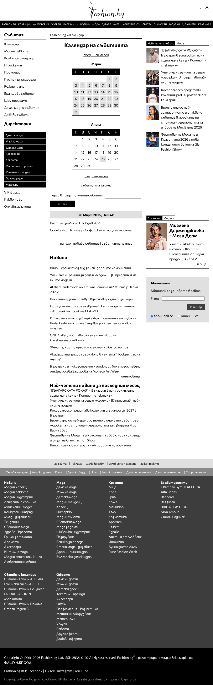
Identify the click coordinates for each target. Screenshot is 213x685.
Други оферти (67, 634)
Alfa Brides (169, 492)
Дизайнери (189, 24)
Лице (112, 487)
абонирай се (163, 316)
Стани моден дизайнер (74, 547)
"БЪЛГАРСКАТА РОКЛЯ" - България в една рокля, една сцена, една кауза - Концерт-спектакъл (183, 57)
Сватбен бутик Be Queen (24, 589)
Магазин (68, 24)
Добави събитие (17, 114)
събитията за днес (96, 185)
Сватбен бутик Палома (23, 604)
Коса (112, 492)
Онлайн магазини (17, 206)
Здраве (106, 24)
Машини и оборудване (74, 614)
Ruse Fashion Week (123, 552)
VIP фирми (12, 192)
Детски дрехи (67, 589)
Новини (85, 24)
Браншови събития (19, 93)
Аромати (11, 542)
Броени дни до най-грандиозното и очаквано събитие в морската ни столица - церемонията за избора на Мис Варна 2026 (94, 425)
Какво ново (13, 199)
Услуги (61, 624)
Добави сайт (95, 463)
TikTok (50, 671)
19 (89, 98)
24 (76, 105)
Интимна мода (16, 552)
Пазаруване (65, 537)
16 (116, 92)
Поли (94, 472)
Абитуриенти (131, 24)
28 (103, 105)
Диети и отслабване (125, 537)
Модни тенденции (70, 502)
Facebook (35, 671)
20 (96, 98)
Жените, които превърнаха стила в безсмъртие (89, 347)
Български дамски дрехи (75, 557)
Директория (41, 24)
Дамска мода (14, 135)
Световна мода (16, 527)
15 (109, 92)
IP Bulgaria (67, 679)
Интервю (64, 512)
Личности (160, 24)
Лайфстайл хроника (20, 502)
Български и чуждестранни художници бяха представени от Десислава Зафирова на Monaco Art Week (95, 368)
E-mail (155, 298)
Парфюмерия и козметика (77, 609)
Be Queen (168, 502)
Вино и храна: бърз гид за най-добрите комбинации (90, 268)
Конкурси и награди (19, 58)
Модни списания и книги (23, 557)
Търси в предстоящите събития (76, 195)
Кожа (113, 502)
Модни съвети (68, 517)
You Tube (81, 671)
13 (96, 92)
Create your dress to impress (98, 679)
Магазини (12, 184)
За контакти (149, 463)
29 (109, 105)
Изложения (13, 65)
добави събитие (86, 243)
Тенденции (12, 522)
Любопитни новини (20, 562)
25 (82, 105)
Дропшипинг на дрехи (73, 552)
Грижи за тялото (18, 537)
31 (76, 112)
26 (89, 105)
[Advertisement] (98, 449)
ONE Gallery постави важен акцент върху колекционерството (83, 337)
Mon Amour (170, 512)
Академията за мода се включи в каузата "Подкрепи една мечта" (95, 356)
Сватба (147, 24)
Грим (112, 497)
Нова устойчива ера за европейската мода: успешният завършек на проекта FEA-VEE (93, 308)
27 (96, 105)
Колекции (24, 24)
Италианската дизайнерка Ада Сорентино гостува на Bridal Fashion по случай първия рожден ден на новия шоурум (93, 323)
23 (116, 98)
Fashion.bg (9, 24)
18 (82, 98)
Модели (174, 24)
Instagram (64, 671)
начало (65, 243)
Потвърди (196, 307)
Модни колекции (17, 487)
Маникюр (116, 507)
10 (76, 92)
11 (82, 92)
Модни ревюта (16, 51)
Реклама (76, 463)
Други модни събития (21, 107)
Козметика (118, 517)
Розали (34, 679)
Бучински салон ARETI (21, 584)
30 (116, 105)
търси (62, 204)
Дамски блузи (77, 472)
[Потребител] (208, 7)
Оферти (56, 24)
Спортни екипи (196, 472)
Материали (65, 619)
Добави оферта (69, 639)
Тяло (112, 512)
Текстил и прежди (70, 594)
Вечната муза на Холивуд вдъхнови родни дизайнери (91, 299)
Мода (96, 24)
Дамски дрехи (41, 472)
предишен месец (96, 55)
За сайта (60, 463)
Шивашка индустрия (73, 532)
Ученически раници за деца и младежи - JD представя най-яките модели (95, 277)
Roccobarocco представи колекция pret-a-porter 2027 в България (184, 95)
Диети (117, 24)
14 (103, 92)
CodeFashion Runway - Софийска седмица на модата (90, 230)
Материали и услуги (19, 166)
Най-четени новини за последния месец (95, 385)
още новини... (131, 376)
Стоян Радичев (173, 517)
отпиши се (189, 316)
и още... (203, 264)
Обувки (62, 604)
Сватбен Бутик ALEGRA (180, 487)
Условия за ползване (122, 463)
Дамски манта (112, 472)
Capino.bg (128, 679)
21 (102, 98)
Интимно (116, 542)
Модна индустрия (18, 497)
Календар (204, 24)
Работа (62, 629)
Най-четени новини (161, 43)
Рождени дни (14, 86)
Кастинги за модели (20, 79)
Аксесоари (13, 153)
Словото (49, 679)
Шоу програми (15, 100)
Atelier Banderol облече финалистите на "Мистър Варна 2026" (94, 289)
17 (76, 98)
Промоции (12, 72)
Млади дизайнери (17, 517)
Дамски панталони (168, 472)
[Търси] (200, 7)
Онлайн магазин (17, 472)
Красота (12, 160)
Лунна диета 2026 (123, 547)
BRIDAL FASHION (174, 507)
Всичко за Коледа (69, 542)
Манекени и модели (18, 172)
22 (109, 98)
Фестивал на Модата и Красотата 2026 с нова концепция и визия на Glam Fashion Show (181, 141)
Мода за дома (67, 527)
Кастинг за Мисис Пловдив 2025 (75, 223)
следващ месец (96, 176)
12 (89, 92)
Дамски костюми (138, 472)
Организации (14, 178)
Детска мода (14, 147)
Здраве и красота (18, 532)
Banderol (167, 497)
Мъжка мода (14, 141)
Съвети (115, 527)
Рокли (59, 472)
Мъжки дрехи (67, 584)
